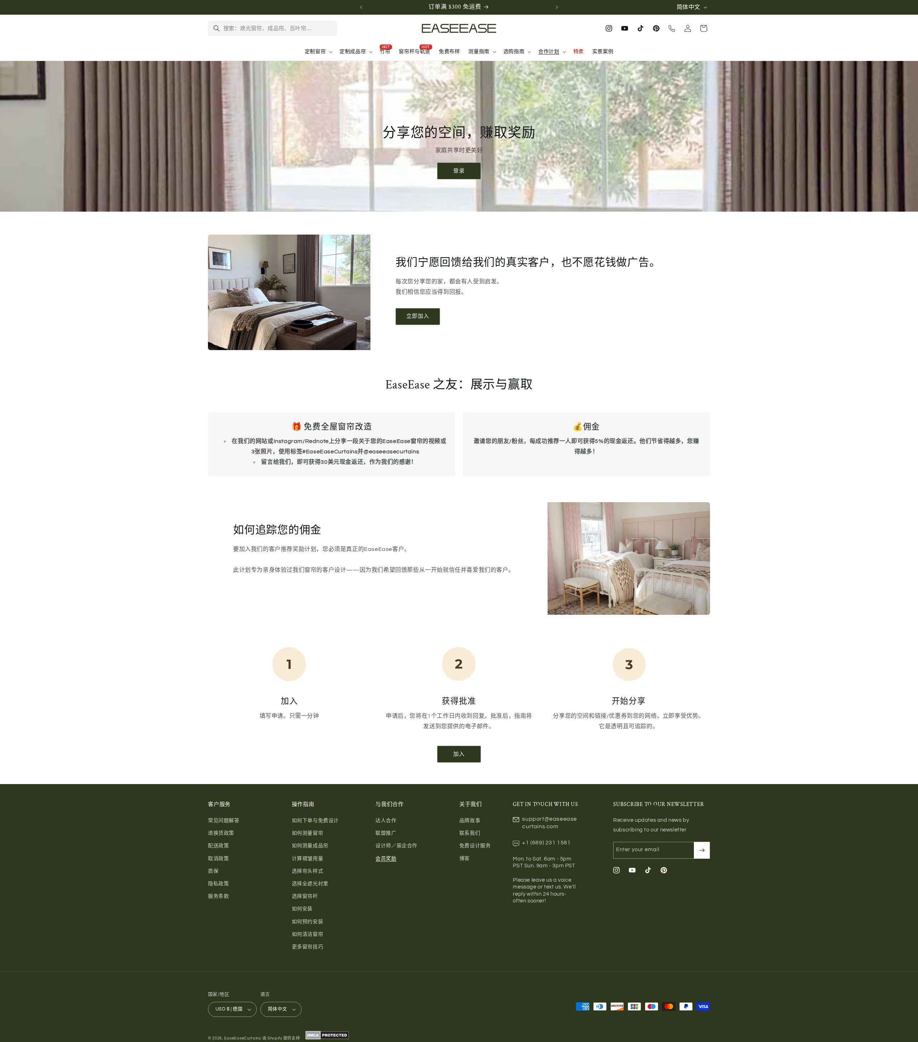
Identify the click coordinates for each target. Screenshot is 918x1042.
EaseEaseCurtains (242, 1038)
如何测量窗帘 (307, 833)
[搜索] (216, 28)
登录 (459, 170)
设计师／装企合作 (396, 845)
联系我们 (469, 833)
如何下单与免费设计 (315, 820)
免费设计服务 (475, 845)
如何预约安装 (307, 921)
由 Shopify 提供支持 (281, 1038)
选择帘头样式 (307, 871)
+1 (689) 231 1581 (546, 842)
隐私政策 (218, 883)
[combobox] (277, 28)
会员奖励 (385, 858)
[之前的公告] (361, 7)
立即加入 (417, 316)
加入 (459, 754)
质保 (213, 871)
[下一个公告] (557, 7)
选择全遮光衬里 (310, 883)
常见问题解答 (224, 820)
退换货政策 (221, 833)
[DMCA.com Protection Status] (326, 1038)
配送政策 (218, 845)
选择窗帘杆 (305, 896)
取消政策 (218, 858)
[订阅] (702, 850)
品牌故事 (469, 820)
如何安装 (302, 908)
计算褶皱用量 (307, 858)
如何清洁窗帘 (307, 934)
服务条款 (218, 896)
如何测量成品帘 (310, 845)
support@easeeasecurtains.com (549, 822)
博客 (464, 858)
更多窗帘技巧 (307, 946)
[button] (318, 51)
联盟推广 (385, 833)
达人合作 (385, 820)
